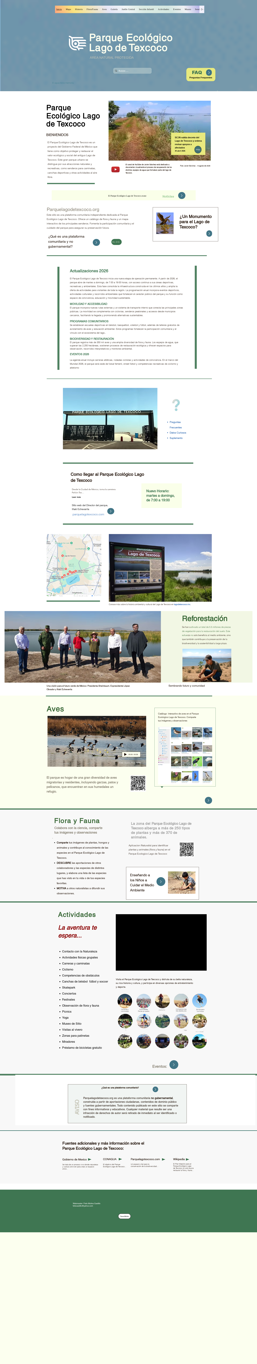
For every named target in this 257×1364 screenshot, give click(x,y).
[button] (124, 1216)
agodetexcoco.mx (182, 604)
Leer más (76, 497)
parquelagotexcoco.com (88, 514)
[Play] (125, 754)
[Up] (209, 72)
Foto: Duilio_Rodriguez (130, 762)
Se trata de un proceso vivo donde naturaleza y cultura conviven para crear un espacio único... (80, 1166)
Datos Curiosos (178, 432)
